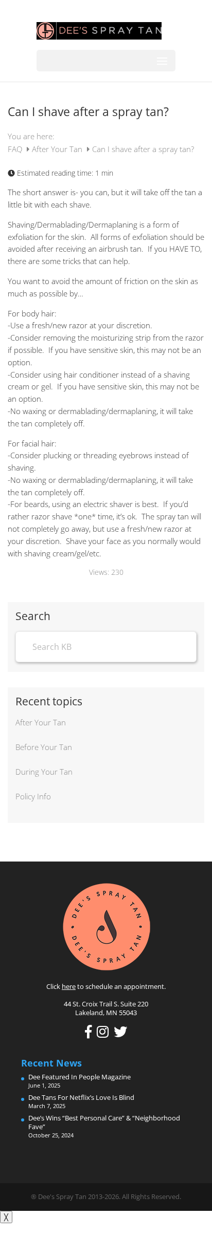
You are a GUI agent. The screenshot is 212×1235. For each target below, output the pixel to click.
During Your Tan (44, 771)
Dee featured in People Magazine (79, 1076)
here (69, 986)
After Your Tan (58, 149)
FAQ (16, 149)
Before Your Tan (43, 747)
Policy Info (33, 796)
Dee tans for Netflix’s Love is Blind (81, 1097)
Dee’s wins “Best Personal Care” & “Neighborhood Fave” (104, 1122)
